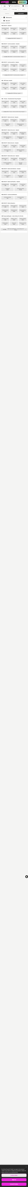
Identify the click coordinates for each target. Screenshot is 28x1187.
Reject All (14, 1179)
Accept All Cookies (14, 1184)
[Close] (26, 1167)
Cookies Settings (13, 1175)
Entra (14, 2)
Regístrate (22, 2)
